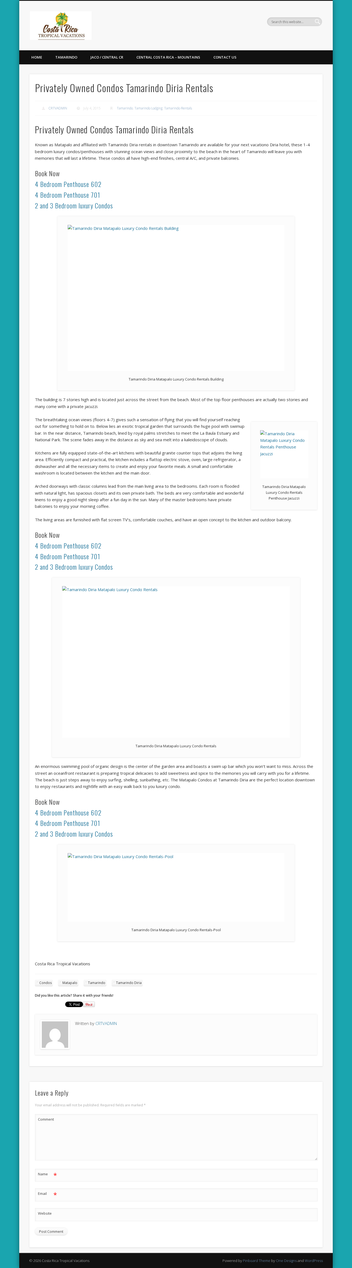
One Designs (286, 1260)
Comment (46, 1119)
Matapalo (69, 982)
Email (47, 1194)
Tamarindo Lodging (148, 108)
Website (45, 1213)
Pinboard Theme (256, 1260)
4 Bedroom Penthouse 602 (68, 184)
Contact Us (225, 57)
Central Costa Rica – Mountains (168, 57)
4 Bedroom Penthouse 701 (67, 195)
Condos (45, 982)
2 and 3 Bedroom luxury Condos (74, 205)
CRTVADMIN (57, 108)
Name (47, 1175)
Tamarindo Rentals (178, 108)
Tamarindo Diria (129, 982)
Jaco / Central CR (106, 57)
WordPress (314, 1260)
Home (36, 57)
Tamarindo (66, 57)
